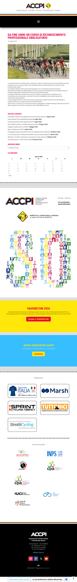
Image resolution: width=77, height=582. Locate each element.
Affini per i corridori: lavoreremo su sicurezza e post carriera (27, 137)
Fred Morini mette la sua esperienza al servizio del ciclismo (26, 117)
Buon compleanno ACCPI (16, 129)
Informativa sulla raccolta (19, 579)
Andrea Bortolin (46, 568)
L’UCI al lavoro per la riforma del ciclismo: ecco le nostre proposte (28, 134)
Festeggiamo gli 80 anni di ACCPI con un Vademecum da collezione (29, 132)
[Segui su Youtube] (46, 558)
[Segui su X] (41, 558)
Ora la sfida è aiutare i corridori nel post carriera (23, 124)
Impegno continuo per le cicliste (18, 127)
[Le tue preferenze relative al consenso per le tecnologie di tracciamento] (73, 578)
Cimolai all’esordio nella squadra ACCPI (20, 122)
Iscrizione (38, 354)
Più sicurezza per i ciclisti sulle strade (20, 139)
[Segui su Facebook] (36, 558)
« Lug (9, 175)
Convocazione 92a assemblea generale (20, 119)
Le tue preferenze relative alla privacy (47, 579)
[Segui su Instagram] (30, 558)
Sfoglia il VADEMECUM (38, 319)
